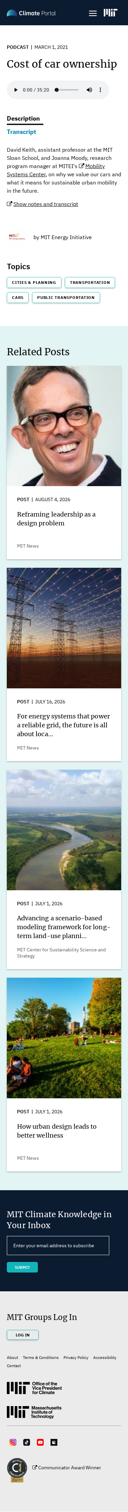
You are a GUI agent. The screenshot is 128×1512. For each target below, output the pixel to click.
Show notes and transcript (45, 204)
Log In (23, 1334)
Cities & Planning (34, 282)
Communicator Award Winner (69, 1468)
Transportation (90, 282)
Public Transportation (66, 297)
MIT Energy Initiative (66, 237)
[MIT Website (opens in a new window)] (34, 1415)
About (12, 1357)
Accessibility (104, 1357)
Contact (14, 1365)
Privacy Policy (75, 1357)
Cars (18, 297)
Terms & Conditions (41, 1357)
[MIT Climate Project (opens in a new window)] (34, 1390)
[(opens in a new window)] (110, 13)
